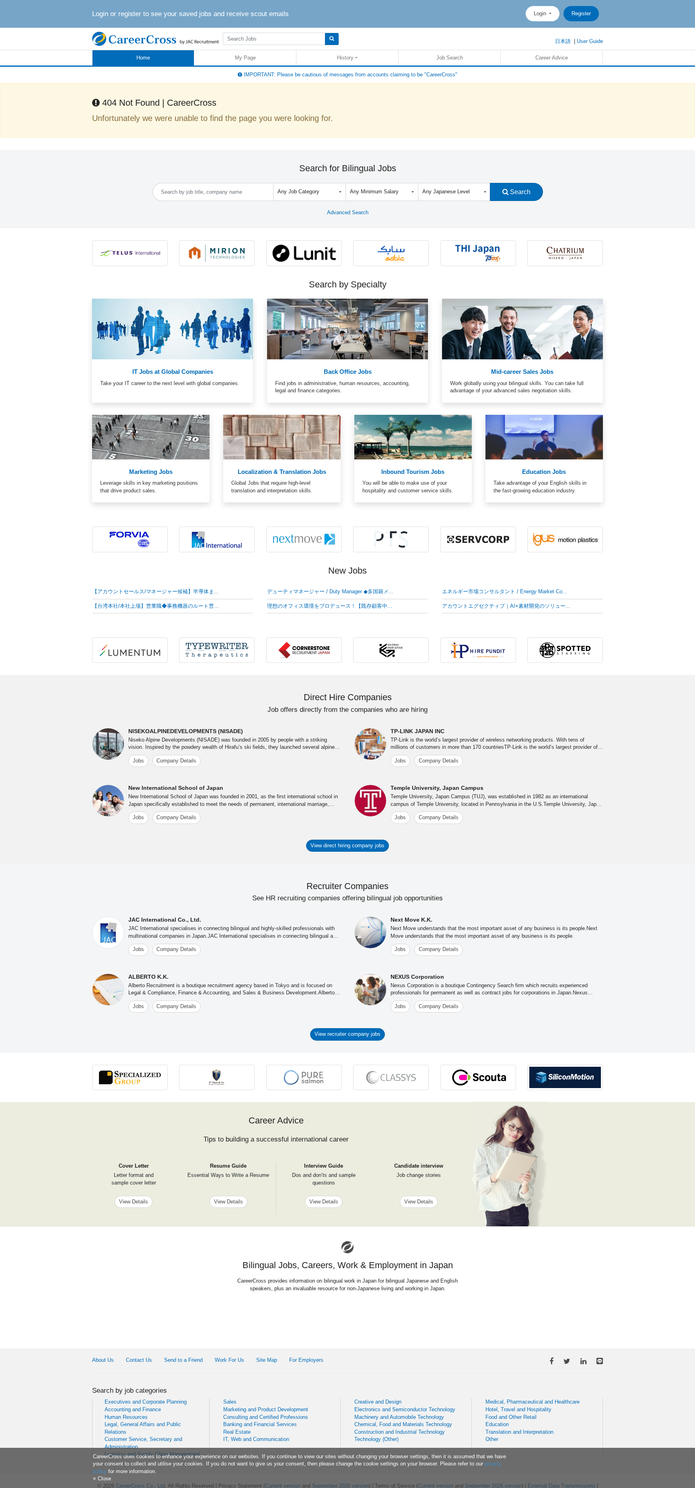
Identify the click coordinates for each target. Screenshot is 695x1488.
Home (143, 58)
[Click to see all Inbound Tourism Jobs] (413, 437)
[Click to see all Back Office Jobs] (347, 329)
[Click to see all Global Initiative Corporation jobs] (391, 650)
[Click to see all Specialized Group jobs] (130, 1077)
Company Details (176, 761)
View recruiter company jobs (347, 1034)
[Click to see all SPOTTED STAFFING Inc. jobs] (565, 650)
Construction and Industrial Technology (399, 1432)
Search (519, 191)
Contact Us (139, 1360)
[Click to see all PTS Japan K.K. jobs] (391, 539)
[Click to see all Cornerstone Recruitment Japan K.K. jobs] (304, 650)
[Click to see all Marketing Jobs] (151, 437)
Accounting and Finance (133, 1409)
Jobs (138, 761)
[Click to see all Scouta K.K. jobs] (478, 1077)
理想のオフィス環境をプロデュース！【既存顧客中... (329, 606)
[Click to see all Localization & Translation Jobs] (282, 437)
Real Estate (237, 1432)
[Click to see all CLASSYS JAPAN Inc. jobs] (391, 1077)
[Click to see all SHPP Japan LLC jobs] (391, 253)
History (345, 58)
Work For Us (229, 1360)
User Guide (590, 41)
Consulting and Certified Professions (265, 1417)
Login (541, 13)
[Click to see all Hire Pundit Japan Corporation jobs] (478, 650)
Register (581, 13)
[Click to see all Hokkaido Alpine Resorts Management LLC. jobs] (565, 253)
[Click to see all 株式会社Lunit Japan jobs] (304, 253)
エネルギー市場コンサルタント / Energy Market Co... (504, 591)
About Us (103, 1360)
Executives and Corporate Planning (146, 1402)
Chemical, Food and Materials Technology (403, 1424)
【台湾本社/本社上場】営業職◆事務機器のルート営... (155, 606)
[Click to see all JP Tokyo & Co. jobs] (217, 1077)
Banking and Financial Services (260, 1424)
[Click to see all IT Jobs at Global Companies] (172, 329)
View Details (133, 1202)
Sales (229, 1402)
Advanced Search (347, 212)
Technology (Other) (376, 1439)
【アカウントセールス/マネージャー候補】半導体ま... (155, 591)
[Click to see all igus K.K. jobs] (565, 539)
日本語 (563, 41)
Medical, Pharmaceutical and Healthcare (532, 1402)
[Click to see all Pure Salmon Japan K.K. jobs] (304, 1077)
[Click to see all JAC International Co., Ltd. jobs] (217, 539)
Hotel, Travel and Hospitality (518, 1409)
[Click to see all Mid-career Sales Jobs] (522, 329)
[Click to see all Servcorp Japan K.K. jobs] (478, 539)
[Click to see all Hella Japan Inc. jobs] (130, 539)
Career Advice (551, 58)
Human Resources (126, 1417)
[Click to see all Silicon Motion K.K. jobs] (565, 1077)
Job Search (449, 58)
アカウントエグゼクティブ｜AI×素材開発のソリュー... (506, 606)
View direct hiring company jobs (347, 845)
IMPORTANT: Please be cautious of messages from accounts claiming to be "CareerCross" (349, 75)
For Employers (306, 1360)
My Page (245, 58)
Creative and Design (377, 1402)
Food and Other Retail (511, 1417)
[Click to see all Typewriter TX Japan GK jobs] (217, 650)
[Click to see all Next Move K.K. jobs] (304, 539)
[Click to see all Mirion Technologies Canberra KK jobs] (217, 253)
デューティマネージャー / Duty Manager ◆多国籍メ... (330, 591)
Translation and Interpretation (519, 1432)
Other (491, 1439)
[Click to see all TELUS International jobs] (130, 253)
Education (497, 1424)
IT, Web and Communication (256, 1439)
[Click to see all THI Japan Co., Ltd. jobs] (478, 253)
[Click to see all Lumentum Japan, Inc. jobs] (130, 650)
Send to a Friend (183, 1360)
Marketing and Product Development (265, 1409)
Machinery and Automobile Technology (399, 1417)
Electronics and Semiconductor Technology (404, 1409)
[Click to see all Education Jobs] (544, 437)
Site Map (266, 1360)
